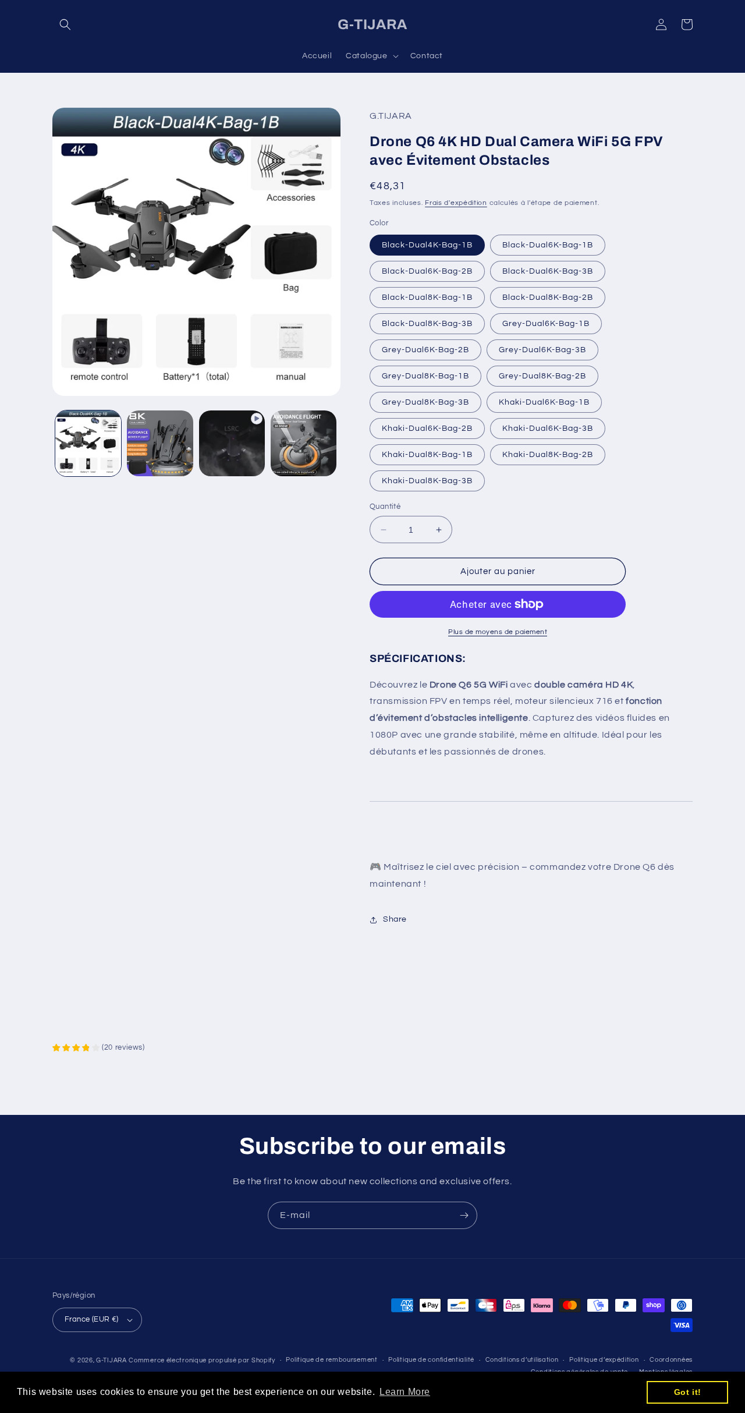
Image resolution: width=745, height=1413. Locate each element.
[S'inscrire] (464, 1215)
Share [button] (395, 919)
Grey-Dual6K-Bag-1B (546, 324)
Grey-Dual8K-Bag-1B (425, 376)
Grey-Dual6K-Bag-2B (425, 350)
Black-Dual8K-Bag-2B (547, 297)
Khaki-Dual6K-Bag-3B (547, 428)
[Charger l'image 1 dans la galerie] (88, 443)
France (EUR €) (92, 1319)
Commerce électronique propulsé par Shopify (202, 1360)
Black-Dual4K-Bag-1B (427, 245)
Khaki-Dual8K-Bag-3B (427, 481)
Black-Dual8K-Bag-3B (427, 324)
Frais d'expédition (456, 203)
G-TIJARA (111, 1360)
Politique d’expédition (603, 1360)
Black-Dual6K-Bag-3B (547, 271)
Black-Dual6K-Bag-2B (427, 271)
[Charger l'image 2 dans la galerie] (160, 443)
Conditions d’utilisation (522, 1360)
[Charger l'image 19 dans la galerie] (303, 443)
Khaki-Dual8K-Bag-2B (547, 455)
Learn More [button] (404, 1392)
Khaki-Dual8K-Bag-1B (427, 455)
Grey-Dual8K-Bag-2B (542, 376)
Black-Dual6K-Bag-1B (547, 245)
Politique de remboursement (331, 1360)
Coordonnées (671, 1360)
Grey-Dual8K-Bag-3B (425, 402)
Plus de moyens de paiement (497, 632)
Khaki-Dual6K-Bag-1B (544, 402)
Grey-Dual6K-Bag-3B (542, 350)
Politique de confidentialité (431, 1360)
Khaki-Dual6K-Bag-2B (427, 428)
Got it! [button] (687, 1392)
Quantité (385, 506)
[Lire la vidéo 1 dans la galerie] (232, 443)
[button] (65, 24)
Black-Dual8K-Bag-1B (427, 297)
